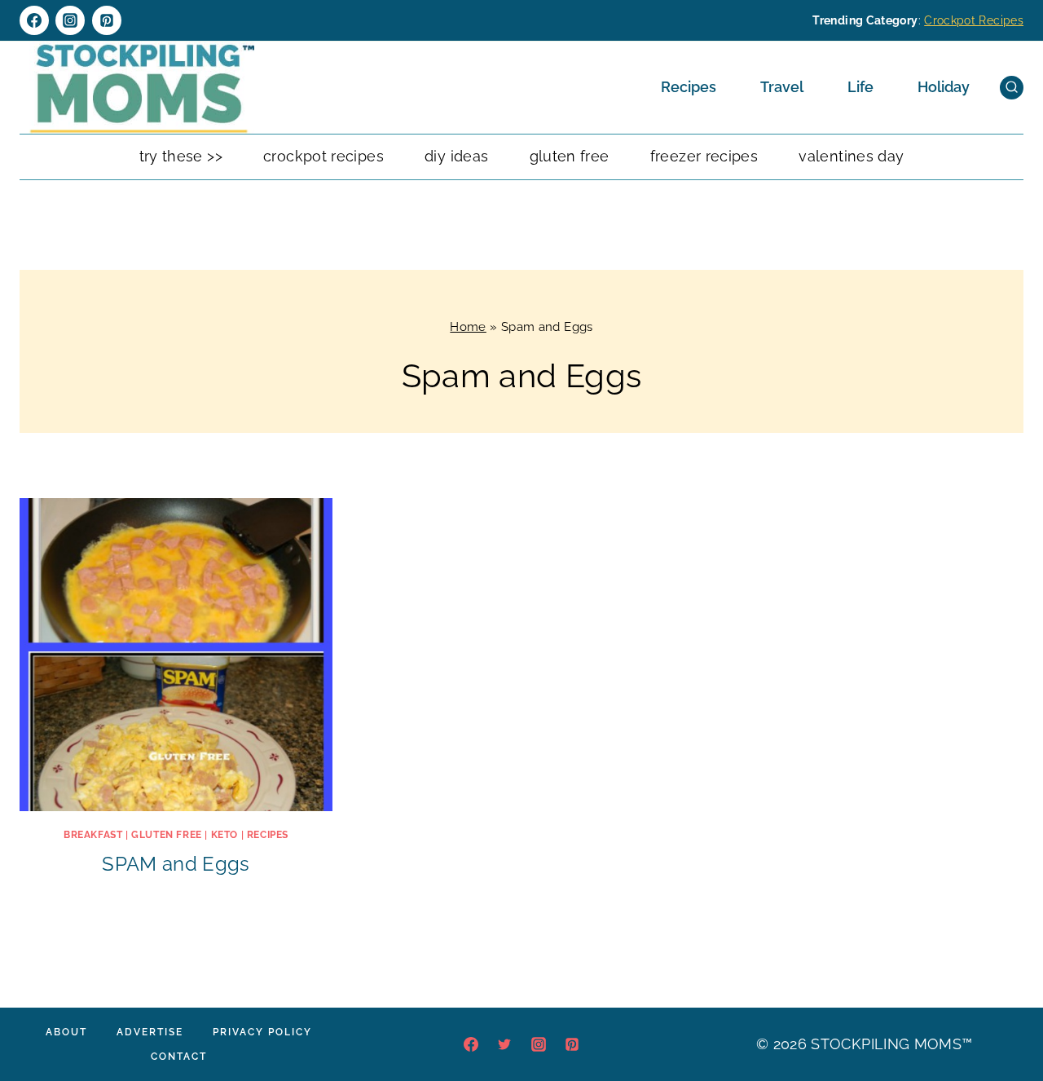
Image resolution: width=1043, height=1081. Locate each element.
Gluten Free (570, 156)
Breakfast (93, 835)
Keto (224, 835)
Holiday (944, 86)
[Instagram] (70, 20)
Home (468, 327)
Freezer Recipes (704, 156)
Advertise (150, 1032)
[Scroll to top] (1005, 1019)
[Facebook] (34, 20)
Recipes (688, 86)
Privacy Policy (262, 1032)
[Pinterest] (106, 20)
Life (860, 86)
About (66, 1032)
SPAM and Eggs (176, 864)
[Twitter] (504, 1044)
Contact (179, 1056)
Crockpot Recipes (973, 20)
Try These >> (180, 156)
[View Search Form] (1011, 87)
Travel (781, 86)
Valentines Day (851, 156)
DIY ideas (456, 156)
